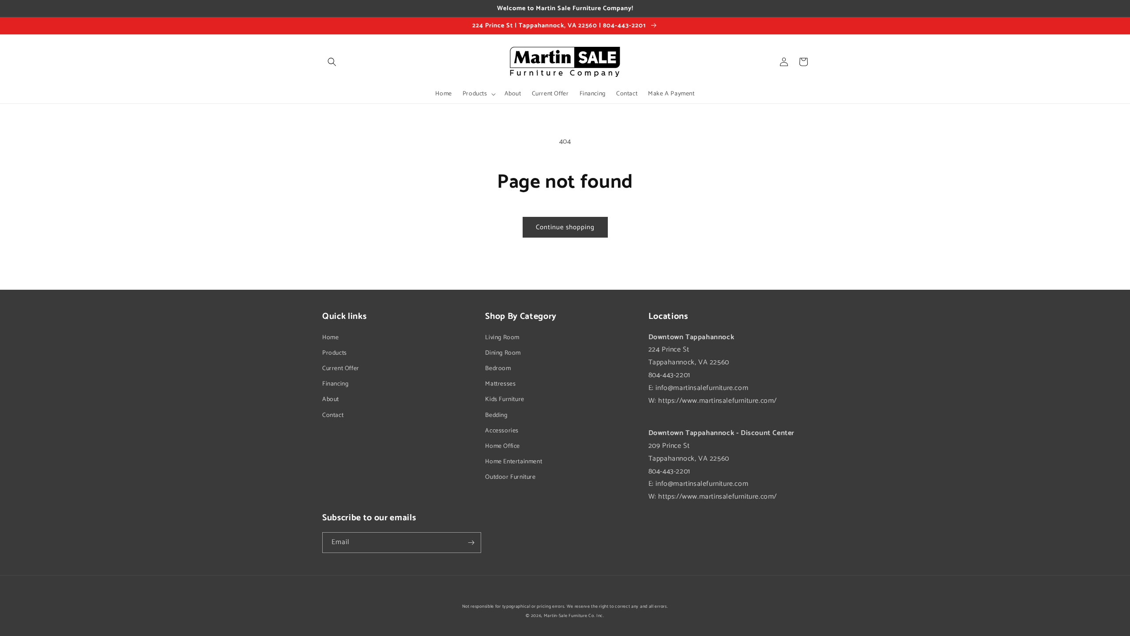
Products (334, 353)
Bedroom (498, 368)
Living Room (502, 338)
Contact (332, 415)
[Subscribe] (471, 542)
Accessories (502, 431)
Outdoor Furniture (510, 477)
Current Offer (340, 368)
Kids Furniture (504, 399)
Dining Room (503, 353)
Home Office (502, 446)
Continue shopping (565, 227)
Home (330, 338)
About (330, 399)
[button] (332, 62)
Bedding (496, 415)
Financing (335, 384)
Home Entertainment (513, 462)
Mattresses (500, 384)
